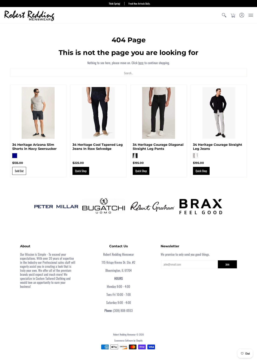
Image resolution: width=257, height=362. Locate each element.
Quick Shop (81, 171)
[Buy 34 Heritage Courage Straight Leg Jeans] (219, 113)
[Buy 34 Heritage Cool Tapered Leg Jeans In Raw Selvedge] (98, 113)
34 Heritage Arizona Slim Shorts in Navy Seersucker (34, 147)
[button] (224, 15)
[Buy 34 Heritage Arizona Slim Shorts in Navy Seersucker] (38, 113)
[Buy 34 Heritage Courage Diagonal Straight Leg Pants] (159, 113)
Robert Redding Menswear (124, 334)
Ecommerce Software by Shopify (128, 340)
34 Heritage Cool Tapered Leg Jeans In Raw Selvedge (97, 147)
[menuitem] (224, 15)
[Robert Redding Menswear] (29, 15)
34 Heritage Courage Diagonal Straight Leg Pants (158, 147)
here (141, 62)
